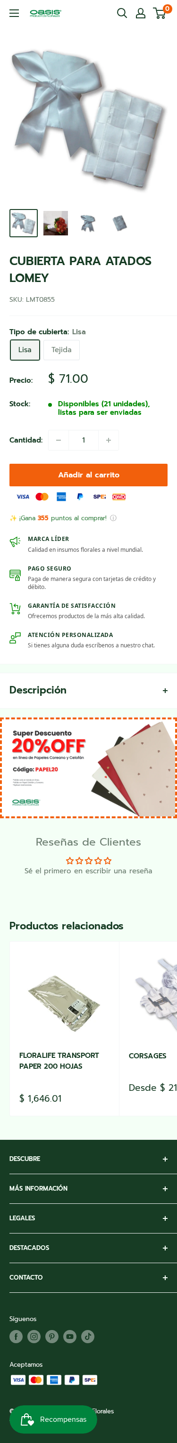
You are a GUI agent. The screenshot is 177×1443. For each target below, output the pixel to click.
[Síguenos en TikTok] (87, 1336)
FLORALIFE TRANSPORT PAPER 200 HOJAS (59, 1061)
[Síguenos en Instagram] (34, 1336)
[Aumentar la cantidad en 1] (108, 440)
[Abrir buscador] (122, 13)
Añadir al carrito (88, 475)
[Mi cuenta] (140, 13)
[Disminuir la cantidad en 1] (58, 440)
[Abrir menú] (14, 13)
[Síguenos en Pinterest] (52, 1336)
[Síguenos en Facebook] (16, 1336)
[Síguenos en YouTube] (69, 1336)
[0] (160, 13)
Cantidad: (25, 440)
